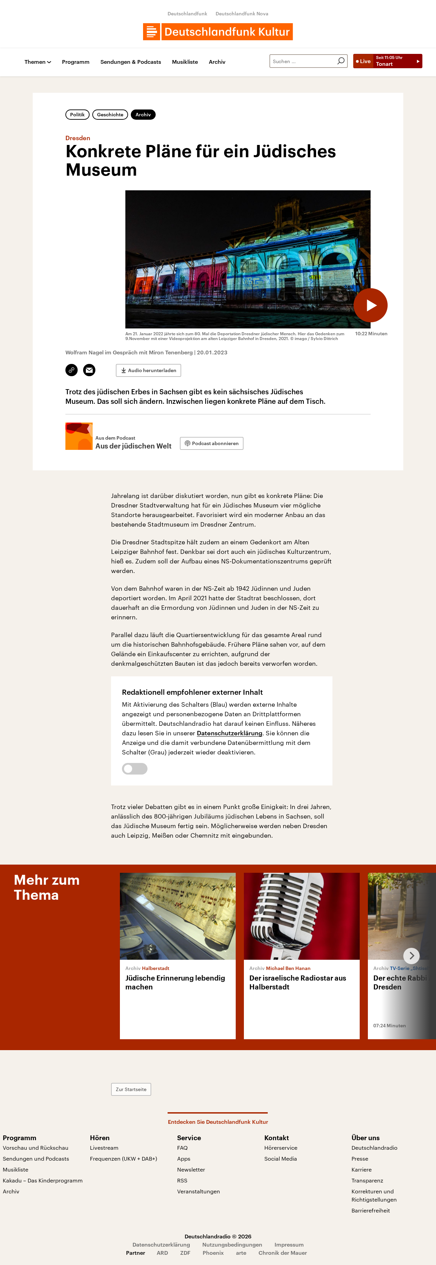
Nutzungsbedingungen (232, 1244)
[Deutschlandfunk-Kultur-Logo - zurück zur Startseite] (218, 31)
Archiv (217, 62)
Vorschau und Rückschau (35, 1147)
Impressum (289, 1244)
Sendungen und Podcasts (36, 1158)
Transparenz (367, 1180)
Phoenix (213, 1252)
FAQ (182, 1147)
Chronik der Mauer (283, 1252)
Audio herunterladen (152, 370)
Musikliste (185, 62)
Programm (76, 62)
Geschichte (110, 114)
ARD (162, 1252)
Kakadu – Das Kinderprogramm (43, 1180)
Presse (360, 1158)
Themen (35, 62)
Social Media (280, 1158)
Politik (77, 114)
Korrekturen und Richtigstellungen (374, 1195)
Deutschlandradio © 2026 (218, 1236)
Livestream (104, 1147)
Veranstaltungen (198, 1191)
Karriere (362, 1169)
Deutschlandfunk (187, 13)
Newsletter (191, 1169)
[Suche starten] (341, 61)
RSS (182, 1180)
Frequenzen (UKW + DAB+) (123, 1158)
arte (241, 1252)
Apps (183, 1158)
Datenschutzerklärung (229, 733)
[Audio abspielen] (371, 305)
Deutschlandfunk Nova (242, 13)
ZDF (185, 1252)
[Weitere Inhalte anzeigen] (409, 956)
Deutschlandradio (375, 1147)
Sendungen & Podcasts (130, 62)
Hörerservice (280, 1147)
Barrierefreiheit (371, 1210)
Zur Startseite (131, 1089)
